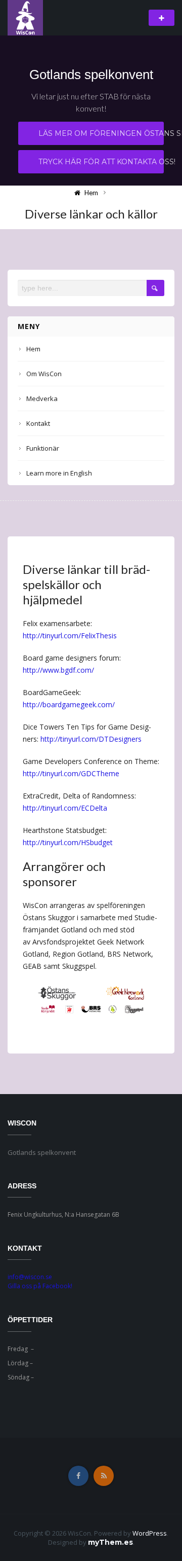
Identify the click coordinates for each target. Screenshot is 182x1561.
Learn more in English (59, 473)
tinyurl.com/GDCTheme (80, 773)
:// (39, 635)
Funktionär (42, 448)
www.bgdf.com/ (68, 670)
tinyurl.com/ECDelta (74, 808)
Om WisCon (44, 373)
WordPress (149, 1533)
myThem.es (110, 1542)
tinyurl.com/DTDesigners (101, 739)
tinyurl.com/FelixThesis (79, 635)
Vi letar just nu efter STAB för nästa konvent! (91, 102)
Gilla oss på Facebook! (40, 1286)
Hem (33, 348)
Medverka (42, 398)
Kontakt (38, 423)
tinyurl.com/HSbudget (77, 842)
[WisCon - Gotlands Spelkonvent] (25, 17)
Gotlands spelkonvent (91, 74)
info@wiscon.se (30, 1277)
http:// (32, 670)
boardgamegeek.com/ (78, 704)
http (29, 635)
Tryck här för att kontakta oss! (101, 161)
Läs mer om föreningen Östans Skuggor (101, 133)
